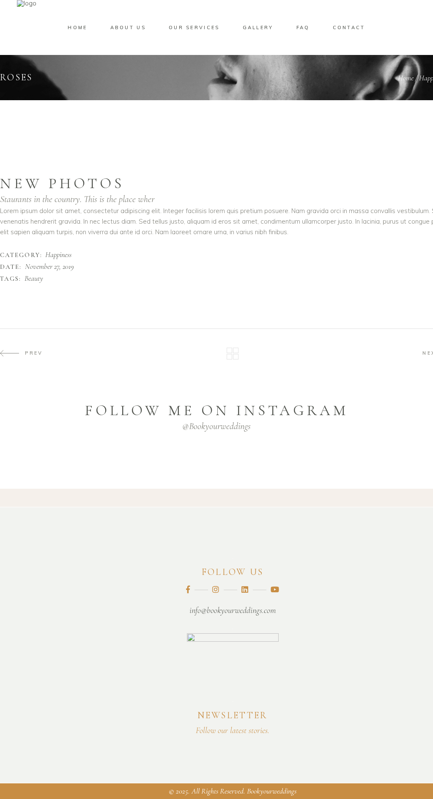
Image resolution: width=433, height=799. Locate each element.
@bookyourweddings (216, 426)
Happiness (58, 255)
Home (406, 77)
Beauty (34, 278)
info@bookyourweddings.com (232, 610)
